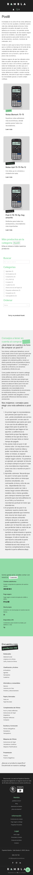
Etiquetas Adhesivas (8, 717)
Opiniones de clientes (16, 806)
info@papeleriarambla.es (16, 858)
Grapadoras (6, 715)
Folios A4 (5, 699)
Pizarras (5, 755)
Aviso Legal (16, 834)
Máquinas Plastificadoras (10, 747)
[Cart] (18, 9)
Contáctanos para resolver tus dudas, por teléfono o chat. (14, 623)
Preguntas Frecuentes (16, 824)
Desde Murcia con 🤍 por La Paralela (17, 872)
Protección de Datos (16, 840)
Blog (16, 803)
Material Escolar (7, 657)
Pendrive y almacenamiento (11, 690)
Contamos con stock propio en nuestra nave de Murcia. (16, 611)
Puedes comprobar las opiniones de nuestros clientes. (15, 585)
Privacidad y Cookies (16, 837)
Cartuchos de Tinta (8, 688)
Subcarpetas (6, 675)
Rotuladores (6, 731)
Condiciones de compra (16, 819)
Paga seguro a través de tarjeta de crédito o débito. (15, 598)
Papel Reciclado (7, 702)
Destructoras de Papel (9, 713)
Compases (6, 720)
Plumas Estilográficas (9, 728)
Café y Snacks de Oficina (10, 661)
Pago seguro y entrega (16, 821)
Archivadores (6, 670)
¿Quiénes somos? (16, 800)
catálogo (22, 765)
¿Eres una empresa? (16, 809)
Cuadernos (6, 677)
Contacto (16, 843)
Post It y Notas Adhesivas (10, 710)
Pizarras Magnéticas (8, 758)
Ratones (5, 686)
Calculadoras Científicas (9, 744)
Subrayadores (7, 733)
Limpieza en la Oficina (9, 659)
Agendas (5, 672)
